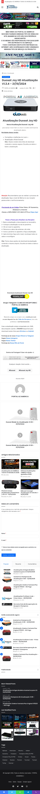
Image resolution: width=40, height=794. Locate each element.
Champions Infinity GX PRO (26, 753)
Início (4, 73)
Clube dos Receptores (24, 319)
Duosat (12, 370)
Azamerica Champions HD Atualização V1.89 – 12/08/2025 (24, 578)
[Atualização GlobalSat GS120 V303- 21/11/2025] (7, 735)
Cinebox (20, 757)
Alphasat (4, 750)
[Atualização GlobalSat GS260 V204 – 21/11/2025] (33, 732)
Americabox (13, 750)
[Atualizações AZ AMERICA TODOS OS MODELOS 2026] (10, 464)
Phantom (19, 760)
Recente (18, 564)
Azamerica (5, 753)
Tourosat (34, 760)
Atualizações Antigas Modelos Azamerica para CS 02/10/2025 (24, 571)
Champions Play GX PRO (8, 757)
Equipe (20, 781)
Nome (3, 533)
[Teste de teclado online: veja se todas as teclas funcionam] (7, 717)
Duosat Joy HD (25, 370)
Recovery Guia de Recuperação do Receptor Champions (25, 605)
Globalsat (4, 760)
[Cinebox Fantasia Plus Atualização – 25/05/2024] (6, 658)
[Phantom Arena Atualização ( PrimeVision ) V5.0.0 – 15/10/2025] (10, 484)
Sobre (14, 781)
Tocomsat (27, 760)
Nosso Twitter (11, 340)
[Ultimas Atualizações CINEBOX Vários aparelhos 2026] (30, 464)
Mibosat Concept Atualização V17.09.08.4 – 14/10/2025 (30, 492)
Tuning (4, 763)
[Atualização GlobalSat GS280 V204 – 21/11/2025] (20, 732)
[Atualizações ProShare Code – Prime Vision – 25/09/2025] (7, 598)
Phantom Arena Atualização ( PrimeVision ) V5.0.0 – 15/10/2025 (10, 492)
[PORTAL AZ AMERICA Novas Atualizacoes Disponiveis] (12, 7)
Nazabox (12, 760)
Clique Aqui (34, 212)
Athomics (20, 750)
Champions (13, 753)
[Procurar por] (38, 8)
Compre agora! (27, 781)
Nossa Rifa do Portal (17, 343)
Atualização (10, 73)
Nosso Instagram (11, 338)
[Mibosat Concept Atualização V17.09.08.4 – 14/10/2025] (30, 484)
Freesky (33, 757)
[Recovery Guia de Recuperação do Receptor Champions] (7, 604)
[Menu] (2, 8)
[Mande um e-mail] (16, 88)
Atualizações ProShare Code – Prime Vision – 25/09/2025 (24, 597)
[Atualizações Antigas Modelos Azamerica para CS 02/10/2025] (7, 572)
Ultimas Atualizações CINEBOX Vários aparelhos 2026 (28, 472)
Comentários (32, 564)
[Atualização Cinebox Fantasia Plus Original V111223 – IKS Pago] (7, 589)
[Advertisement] (20, 169)
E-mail (3, 540)
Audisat (28, 750)
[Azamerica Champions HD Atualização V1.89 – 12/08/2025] (7, 579)
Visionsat (11, 763)
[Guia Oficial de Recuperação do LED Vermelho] (20, 724)
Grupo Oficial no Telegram (25, 336)
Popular (6, 564)
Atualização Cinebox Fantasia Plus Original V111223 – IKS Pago (25, 586)
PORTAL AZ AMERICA (10, 88)
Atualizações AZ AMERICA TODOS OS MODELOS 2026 (10, 471)
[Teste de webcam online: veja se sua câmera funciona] (20, 717)
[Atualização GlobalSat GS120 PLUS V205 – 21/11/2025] (33, 724)
